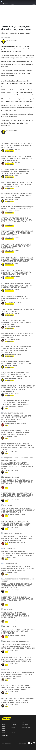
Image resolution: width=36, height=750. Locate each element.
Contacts (24, 726)
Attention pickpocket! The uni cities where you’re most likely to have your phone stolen (17, 568)
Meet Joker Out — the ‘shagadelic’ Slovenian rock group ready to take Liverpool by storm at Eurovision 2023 (18, 388)
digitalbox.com (8, 743)
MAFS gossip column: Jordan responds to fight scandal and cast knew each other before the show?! (17, 446)
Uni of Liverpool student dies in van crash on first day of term (16, 183)
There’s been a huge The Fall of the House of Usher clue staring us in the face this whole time (17, 495)
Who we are (25, 724)
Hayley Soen (9, 451)
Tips (27, 4)
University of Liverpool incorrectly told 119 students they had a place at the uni (16, 272)
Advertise (13, 724)
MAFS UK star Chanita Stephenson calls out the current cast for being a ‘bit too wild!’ (17, 674)
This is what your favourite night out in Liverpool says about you (17, 208)
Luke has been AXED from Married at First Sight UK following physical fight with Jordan (17, 700)
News (15, 40)
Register (13, 732)
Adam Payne (9, 40)
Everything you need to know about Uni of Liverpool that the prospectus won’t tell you (16, 285)
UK (6, 408)
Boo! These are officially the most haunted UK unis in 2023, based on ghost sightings (15, 433)
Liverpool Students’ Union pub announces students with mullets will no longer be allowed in (16, 349)
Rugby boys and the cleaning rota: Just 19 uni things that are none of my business (17, 599)
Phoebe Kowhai (10, 276)
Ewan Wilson (9, 313)
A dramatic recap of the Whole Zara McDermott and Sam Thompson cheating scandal (16, 402)
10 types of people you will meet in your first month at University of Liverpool (17, 145)
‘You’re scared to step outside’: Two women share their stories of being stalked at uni (18, 510)
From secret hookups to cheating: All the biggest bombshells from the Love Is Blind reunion (15, 615)
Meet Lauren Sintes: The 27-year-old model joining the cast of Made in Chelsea (16, 586)
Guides (17, 149)
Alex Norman (9, 186)
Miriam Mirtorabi (10, 354)
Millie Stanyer (10, 302)
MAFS (16, 451)
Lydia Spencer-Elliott (12, 423)
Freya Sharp (9, 175)
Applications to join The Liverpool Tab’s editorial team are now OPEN (16, 322)
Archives (13, 727)
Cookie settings (26, 727)
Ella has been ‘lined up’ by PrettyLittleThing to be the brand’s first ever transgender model (17, 466)
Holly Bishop (9, 149)
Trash (15, 365)
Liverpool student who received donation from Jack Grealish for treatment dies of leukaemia (17, 259)
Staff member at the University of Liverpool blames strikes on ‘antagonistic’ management (17, 171)
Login (12, 734)
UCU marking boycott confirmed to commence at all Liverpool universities (17, 335)
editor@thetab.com (22, 743)
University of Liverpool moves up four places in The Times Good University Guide (17, 233)
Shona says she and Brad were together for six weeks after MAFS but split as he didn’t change (18, 646)
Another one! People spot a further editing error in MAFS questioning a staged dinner (15, 523)
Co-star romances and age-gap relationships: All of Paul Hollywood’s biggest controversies (16, 418)
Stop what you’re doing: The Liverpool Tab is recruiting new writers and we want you (16, 220)
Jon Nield (8, 365)
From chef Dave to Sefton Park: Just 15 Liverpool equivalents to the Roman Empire (17, 158)
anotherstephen (11, 406)
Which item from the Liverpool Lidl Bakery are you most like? (16, 362)
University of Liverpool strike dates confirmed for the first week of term (16, 246)
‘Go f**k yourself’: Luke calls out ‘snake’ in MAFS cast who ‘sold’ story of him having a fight (17, 687)
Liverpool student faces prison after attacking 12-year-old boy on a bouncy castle (16, 196)
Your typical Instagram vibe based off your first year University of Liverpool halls (15, 375)
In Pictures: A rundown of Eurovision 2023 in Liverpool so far (16, 298)
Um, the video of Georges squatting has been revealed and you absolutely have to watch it (17, 553)
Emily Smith (8, 436)
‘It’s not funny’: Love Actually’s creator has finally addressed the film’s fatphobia (16, 538)
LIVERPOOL (9, 151)
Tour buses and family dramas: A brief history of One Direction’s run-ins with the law (17, 482)
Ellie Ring (8, 557)
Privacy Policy (14, 726)
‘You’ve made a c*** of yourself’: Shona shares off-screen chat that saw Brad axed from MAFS (16, 659)
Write (22, 4)
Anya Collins (9, 162)
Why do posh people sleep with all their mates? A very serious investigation (18, 631)
